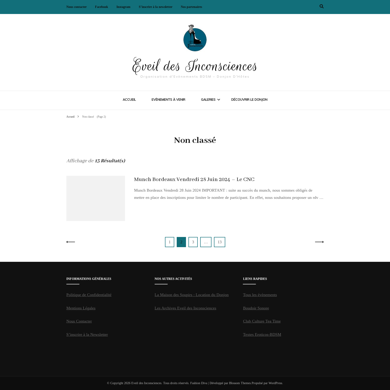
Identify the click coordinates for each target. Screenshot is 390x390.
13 (221, 241)
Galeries (208, 100)
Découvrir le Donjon (249, 100)
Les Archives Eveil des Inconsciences (185, 308)
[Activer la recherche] (322, 6)
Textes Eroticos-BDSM (262, 334)
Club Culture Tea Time (262, 321)
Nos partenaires (191, 7)
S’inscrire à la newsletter (155, 7)
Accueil (129, 100)
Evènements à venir (168, 100)
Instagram (123, 7)
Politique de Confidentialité (88, 294)
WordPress (275, 383)
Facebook (101, 7)
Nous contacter (76, 7)
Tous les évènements (260, 294)
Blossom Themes (240, 383)
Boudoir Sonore (256, 308)
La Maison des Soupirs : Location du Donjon (192, 294)
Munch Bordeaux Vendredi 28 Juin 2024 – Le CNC (194, 179)
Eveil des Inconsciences (195, 66)
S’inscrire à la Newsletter (87, 334)
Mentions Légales (80, 308)
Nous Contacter (79, 321)
